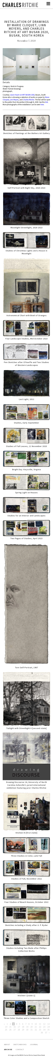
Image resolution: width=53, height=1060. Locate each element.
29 (23, 1029)
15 (10, 1026)
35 (48, 1029)
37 (46, 1032)
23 (44, 1026)
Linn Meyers (14, 99)
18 (23, 1026)
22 (40, 1026)
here (42, 104)
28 (19, 1029)
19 (27, 1026)
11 (40, 1023)
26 (10, 1029)
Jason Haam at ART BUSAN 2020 (22, 95)
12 (44, 1023)
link (46, 102)
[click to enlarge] (26, 64)
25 (6, 1029)
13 (48, 1023)
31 (31, 1029)
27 (14, 1029)
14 (6, 1026)
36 (42, 1032)
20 (31, 1026)
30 (27, 1029)
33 (40, 1029)
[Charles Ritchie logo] (20, 6)
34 (44, 1029)
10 (36, 1023)
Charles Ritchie (28, 99)
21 (36, 1026)
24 (48, 1026)
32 (36, 1029)
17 (19, 1026)
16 (14, 1026)
